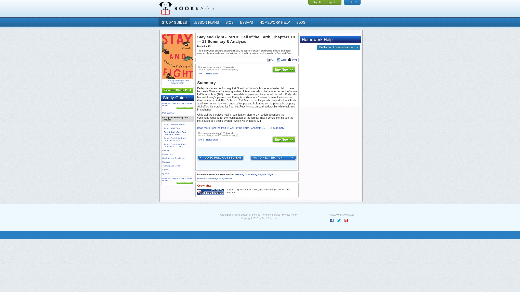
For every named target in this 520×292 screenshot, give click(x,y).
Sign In (332, 2)
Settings (166, 162)
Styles (165, 170)
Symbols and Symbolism (173, 158)
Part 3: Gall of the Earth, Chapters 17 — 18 (175, 145)
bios (229, 22)
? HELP (352, 2)
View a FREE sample (208, 73)
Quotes (165, 173)
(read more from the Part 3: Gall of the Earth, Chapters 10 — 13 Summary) (241, 127)
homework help (274, 22)
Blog (301, 22)
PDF (272, 60)
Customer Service (250, 214)
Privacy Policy (290, 214)
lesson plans (206, 22)
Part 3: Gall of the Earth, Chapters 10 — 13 (176, 133)
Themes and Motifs (171, 166)
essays (246, 22)
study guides (174, 22)
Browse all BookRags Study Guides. (215, 178)
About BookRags (229, 214)
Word (283, 60)
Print (294, 60)
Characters (167, 154)
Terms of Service (271, 214)
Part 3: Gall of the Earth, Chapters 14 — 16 (175, 139)
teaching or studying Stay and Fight (254, 174)
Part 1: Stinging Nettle (174, 124)
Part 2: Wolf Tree (172, 128)
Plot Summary (168, 113)
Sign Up (317, 2)
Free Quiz (166, 150)
